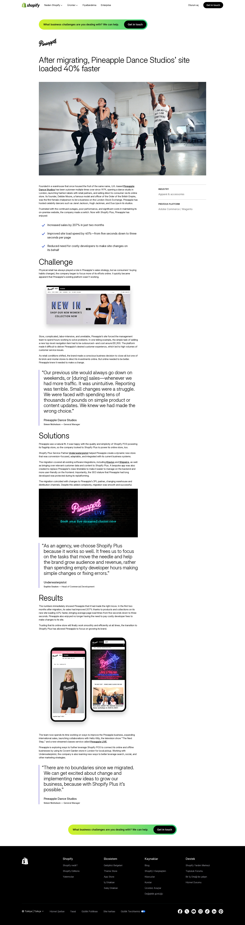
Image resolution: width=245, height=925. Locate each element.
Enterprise (106, 5)
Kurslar (148, 882)
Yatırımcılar (68, 876)
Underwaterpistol (78, 453)
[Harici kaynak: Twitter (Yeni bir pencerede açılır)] (187, 911)
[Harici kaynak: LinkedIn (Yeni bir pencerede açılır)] (214, 911)
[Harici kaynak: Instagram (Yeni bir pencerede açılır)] (200, 911)
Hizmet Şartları (57, 911)
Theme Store (110, 871)
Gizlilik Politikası (90, 911)
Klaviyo (110, 462)
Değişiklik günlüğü (154, 893)
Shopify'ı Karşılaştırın (155, 871)
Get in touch (213, 5)
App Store (109, 876)
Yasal (73, 911)
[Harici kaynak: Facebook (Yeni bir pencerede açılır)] (180, 911)
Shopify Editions (71, 871)
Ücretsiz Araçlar (153, 888)
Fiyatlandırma (89, 5)
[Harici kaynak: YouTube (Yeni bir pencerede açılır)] (193, 911)
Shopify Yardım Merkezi (198, 865)
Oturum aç (193, 5)
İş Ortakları (109, 882)
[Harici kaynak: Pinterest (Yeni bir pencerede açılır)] (221, 911)
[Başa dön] (25, 860)
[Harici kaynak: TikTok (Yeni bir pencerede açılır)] (207, 911)
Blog (147, 865)
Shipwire (124, 462)
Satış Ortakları (111, 888)
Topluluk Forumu (194, 871)
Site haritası (109, 911)
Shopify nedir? (70, 865)
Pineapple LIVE (98, 741)
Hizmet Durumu (193, 882)
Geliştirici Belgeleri (113, 865)
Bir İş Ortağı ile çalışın (196, 876)
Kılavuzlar (150, 876)
